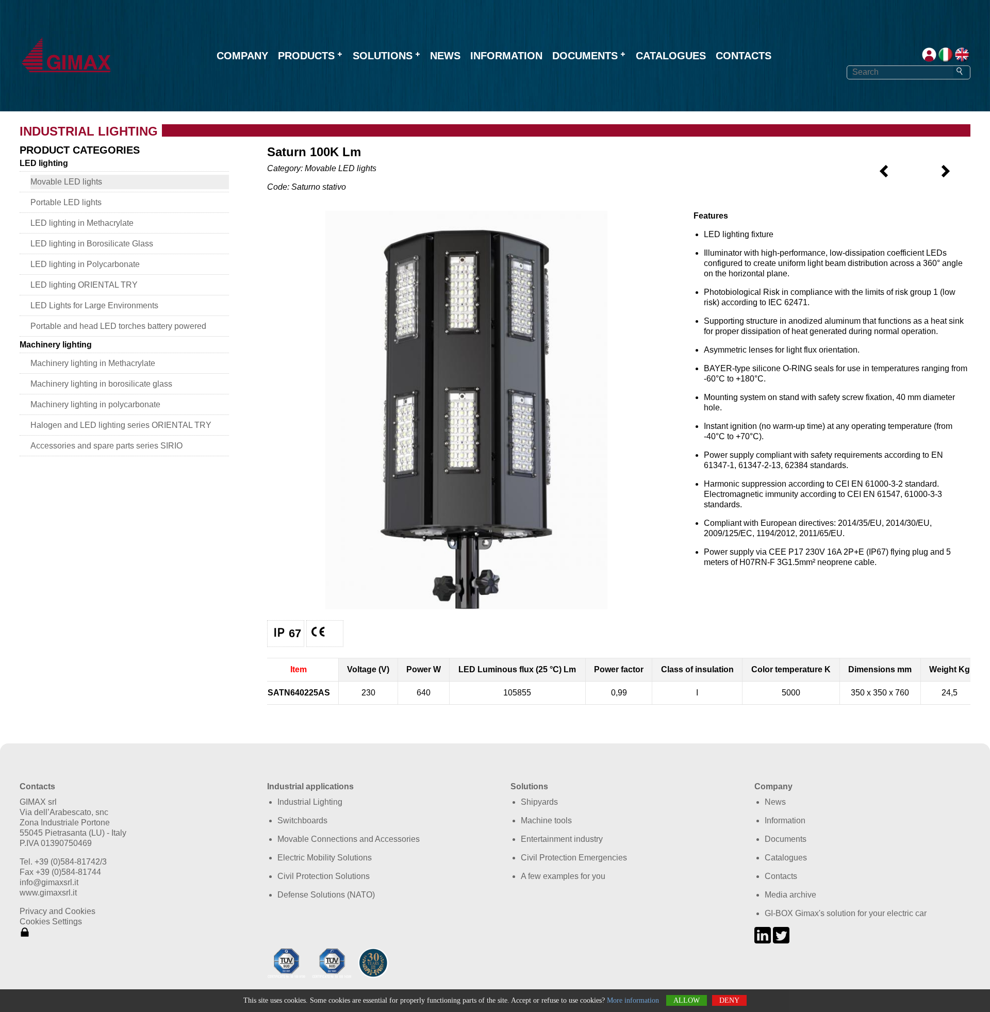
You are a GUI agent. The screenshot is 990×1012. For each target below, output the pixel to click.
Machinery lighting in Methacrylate (92, 363)
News (445, 55)
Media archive (790, 894)
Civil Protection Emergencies (574, 857)
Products (306, 55)
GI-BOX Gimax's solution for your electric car (846, 913)
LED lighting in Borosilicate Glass (91, 243)
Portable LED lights (66, 202)
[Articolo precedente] (884, 176)
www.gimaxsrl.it (48, 892)
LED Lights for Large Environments (94, 305)
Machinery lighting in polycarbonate (95, 404)
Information (506, 55)
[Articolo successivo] (945, 176)
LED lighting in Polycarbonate (85, 264)
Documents (585, 55)
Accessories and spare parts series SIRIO (106, 445)
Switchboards (302, 820)
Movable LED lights (66, 181)
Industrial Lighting (309, 802)
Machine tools (546, 820)
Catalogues (671, 55)
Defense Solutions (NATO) (326, 894)
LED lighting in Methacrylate (82, 223)
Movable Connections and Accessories (348, 839)
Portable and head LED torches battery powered (118, 326)
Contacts (743, 55)
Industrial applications (310, 786)
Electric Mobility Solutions (324, 857)
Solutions (382, 55)
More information (633, 1000)
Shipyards (539, 802)
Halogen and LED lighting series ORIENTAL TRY (120, 425)
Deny (729, 1000)
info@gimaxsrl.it (49, 882)
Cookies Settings (51, 921)
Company (242, 55)
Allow (686, 1000)
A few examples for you (563, 876)
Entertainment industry (562, 839)
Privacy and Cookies (57, 911)
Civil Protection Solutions (323, 876)
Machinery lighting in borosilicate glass (101, 383)
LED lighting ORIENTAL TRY (84, 284)
